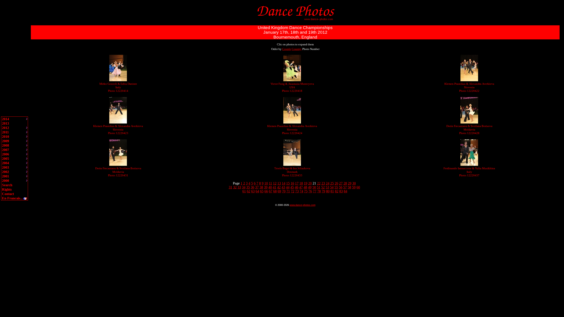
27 (341, 183)
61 (244, 191)
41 (274, 187)
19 (305, 183)
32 (235, 187)
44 (287, 187)
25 (332, 183)
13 (279, 183)
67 (270, 191)
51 (318, 187)
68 (275, 191)
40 (270, 187)
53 (327, 187)
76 (310, 191)
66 (266, 191)
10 (266, 183)
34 (243, 187)
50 (314, 187)
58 (349, 187)
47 (301, 187)
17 (297, 183)
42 (279, 187)
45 (292, 187)
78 (319, 191)
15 (288, 183)
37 (257, 187)
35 (248, 187)
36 (252, 187)
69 (279, 191)
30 (354, 183)
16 (292, 183)
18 (301, 183)
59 (354, 187)
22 (319, 183)
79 (323, 191)
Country (297, 49)
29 (349, 183)
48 (305, 187)
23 (323, 183)
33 (239, 187)
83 (341, 191)
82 (336, 191)
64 (257, 191)
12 (274, 183)
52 (323, 187)
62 (248, 191)
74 (301, 191)
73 (297, 191)
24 (327, 183)
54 (332, 187)
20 (310, 183)
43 (283, 187)
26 (336, 183)
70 (284, 191)
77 (314, 191)
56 (340, 187)
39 (265, 187)
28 (345, 183)
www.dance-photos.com (302, 205)
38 (261, 187)
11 (270, 183)
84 (345, 191)
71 (288, 191)
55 (336, 187)
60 (358, 187)
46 (296, 187)
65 (261, 191)
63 (253, 191)
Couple (286, 49)
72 (292, 191)
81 (332, 191)
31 (230, 187)
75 (306, 191)
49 (310, 187)
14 (283, 183)
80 (328, 191)
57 (345, 187)
